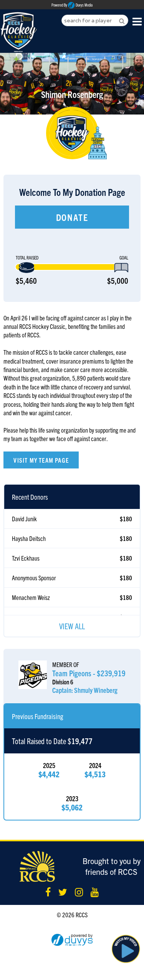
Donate (72, 217)
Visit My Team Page (41, 460)
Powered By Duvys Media (72, 5)
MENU (137, 21)
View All (72, 626)
